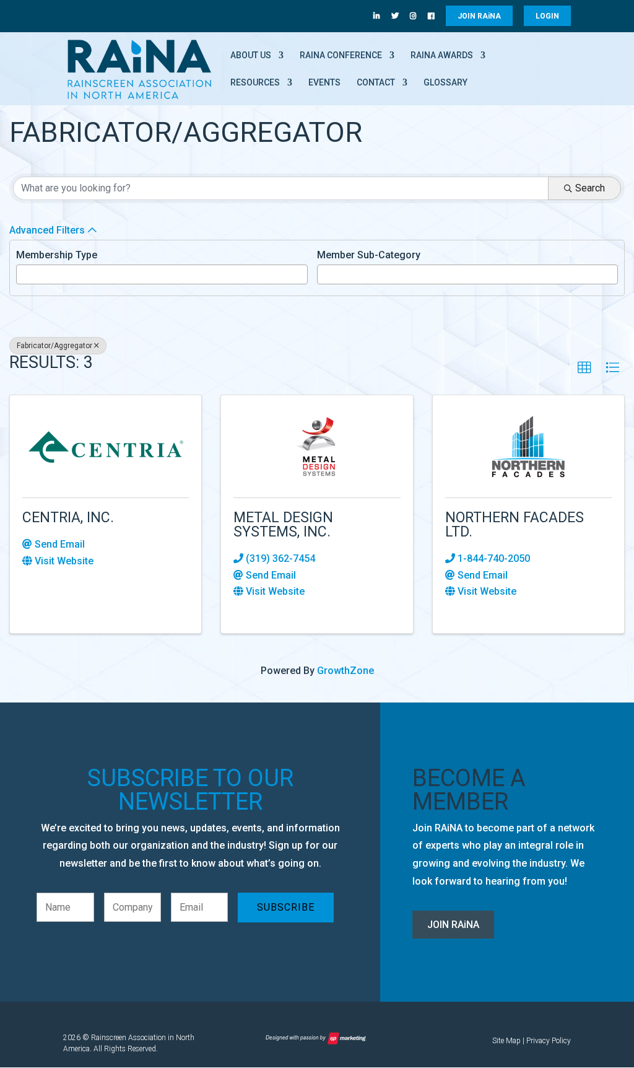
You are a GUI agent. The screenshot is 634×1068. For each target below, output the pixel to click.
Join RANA (453, 924)
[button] (584, 368)
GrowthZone (345, 670)
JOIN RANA (479, 16)
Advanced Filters (47, 230)
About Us (250, 55)
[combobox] (162, 274)
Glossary (445, 82)
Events (324, 82)
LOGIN (547, 16)
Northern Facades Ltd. (514, 524)
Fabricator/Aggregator (54, 345)
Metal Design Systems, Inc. (283, 524)
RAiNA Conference (341, 55)
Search (590, 188)
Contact (376, 82)
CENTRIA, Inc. (68, 517)
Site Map (506, 1040)
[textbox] (23, 273)
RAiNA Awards (441, 55)
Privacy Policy (548, 1040)
